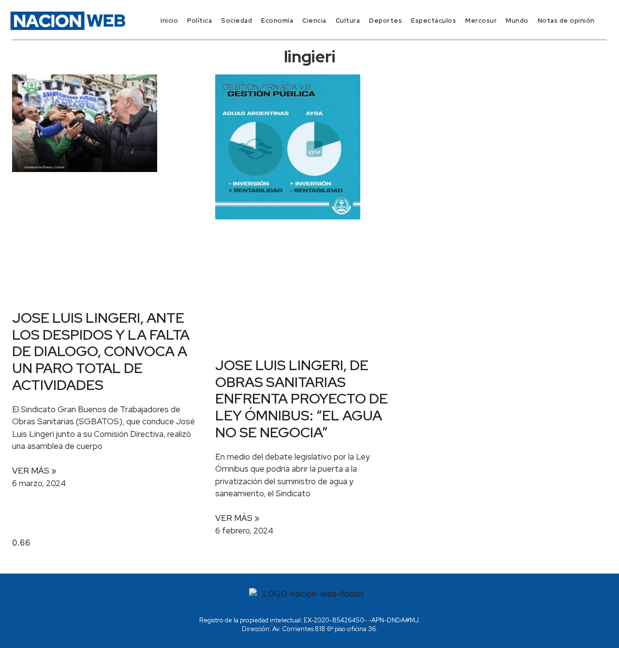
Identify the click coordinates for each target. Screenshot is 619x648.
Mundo (517, 20)
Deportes (385, 20)
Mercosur (481, 20)
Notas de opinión (566, 20)
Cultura (348, 20)
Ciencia (314, 20)
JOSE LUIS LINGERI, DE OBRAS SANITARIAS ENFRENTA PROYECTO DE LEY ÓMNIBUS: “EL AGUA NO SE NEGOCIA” (301, 399)
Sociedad (236, 20)
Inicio (169, 20)
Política (199, 20)
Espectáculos (433, 20)
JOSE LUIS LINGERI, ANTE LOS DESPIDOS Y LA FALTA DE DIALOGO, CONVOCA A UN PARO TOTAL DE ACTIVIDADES (101, 351)
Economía (277, 20)
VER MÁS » (34, 470)
